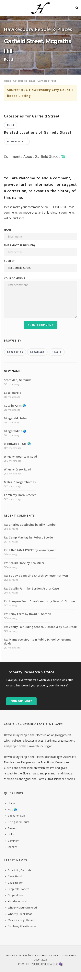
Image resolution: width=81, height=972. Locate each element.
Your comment (14, 278)
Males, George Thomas (20, 482)
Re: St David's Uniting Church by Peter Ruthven (36, 575)
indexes (12, 847)
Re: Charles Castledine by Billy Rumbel (30, 524)
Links (11, 834)
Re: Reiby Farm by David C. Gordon (27, 614)
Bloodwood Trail (17, 901)
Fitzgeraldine (15, 895)
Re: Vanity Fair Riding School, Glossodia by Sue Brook (40, 627)
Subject (9, 261)
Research (13, 828)
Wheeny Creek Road (17, 469)
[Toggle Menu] (4, 8)
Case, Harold (12, 393)
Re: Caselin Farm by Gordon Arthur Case (31, 588)
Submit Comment (40, 325)
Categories (20, 80)
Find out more (21, 701)
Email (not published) (19, 245)
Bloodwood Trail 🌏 (17, 444)
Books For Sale (17, 815)
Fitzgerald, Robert (16, 418)
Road (32, 80)
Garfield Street (46, 80)
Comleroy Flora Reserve (20, 495)
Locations (37, 352)
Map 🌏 (12, 809)
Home (7, 80)
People (57, 352)
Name (7, 229)
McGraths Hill (17, 141)
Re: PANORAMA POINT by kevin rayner (30, 550)
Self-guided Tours (18, 822)
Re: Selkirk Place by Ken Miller (24, 563)
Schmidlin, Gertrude (17, 380)
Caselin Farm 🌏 (15, 405)
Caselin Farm (15, 882)
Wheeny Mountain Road (20, 456)
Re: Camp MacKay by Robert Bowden (29, 537)
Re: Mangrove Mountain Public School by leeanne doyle (37, 641)
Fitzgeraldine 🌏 (15, 431)
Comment (13, 840)
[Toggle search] (76, 8)
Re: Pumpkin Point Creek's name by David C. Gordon (39, 601)
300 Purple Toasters (45, 964)
